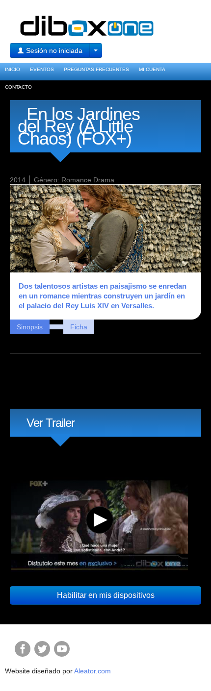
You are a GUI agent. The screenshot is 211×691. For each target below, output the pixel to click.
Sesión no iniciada (53, 50)
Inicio (12, 69)
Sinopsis (30, 327)
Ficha (78, 327)
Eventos (42, 69)
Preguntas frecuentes (96, 69)
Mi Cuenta (152, 69)
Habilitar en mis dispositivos (106, 595)
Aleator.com (92, 671)
